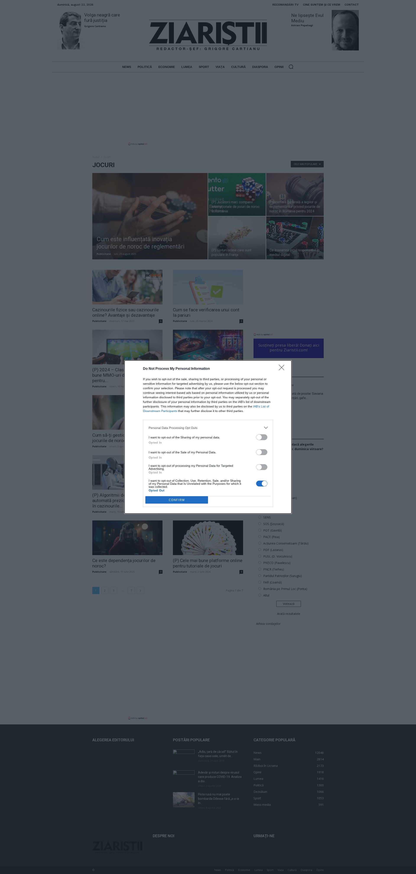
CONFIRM (177, 500)
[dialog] (208, 437)
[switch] (261, 437)
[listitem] (208, 427)
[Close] (283, 369)
